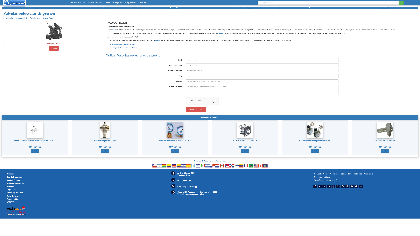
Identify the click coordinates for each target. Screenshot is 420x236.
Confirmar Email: (175, 65)
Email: (180, 60)
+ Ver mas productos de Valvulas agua (121, 44)
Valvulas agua (35, 18)
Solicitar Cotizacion (195, 109)
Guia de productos (21, 18)
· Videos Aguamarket (14, 193)
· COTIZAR (9, 202)
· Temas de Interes (354, 174)
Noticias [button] (105, 8)
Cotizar (107, 2)
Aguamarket (9, 18)
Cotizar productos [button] (383, 8)
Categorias (117, 2)
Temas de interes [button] (175, 8)
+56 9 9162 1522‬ (79, 2)
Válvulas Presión (48, 18)
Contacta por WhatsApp (187, 187)
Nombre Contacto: (175, 70)
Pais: (180, 76)
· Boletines (9, 186)
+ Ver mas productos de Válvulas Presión (122, 48)
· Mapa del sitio (11, 199)
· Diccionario (367, 174)
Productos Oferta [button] (314, 8)
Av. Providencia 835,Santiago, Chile (185, 174)
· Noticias (342, 174)
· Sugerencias (11, 190)
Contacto (142, 2)
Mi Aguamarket (130, 2)
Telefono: (178, 81)
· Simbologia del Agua (14, 183)
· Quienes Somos (12, 180)
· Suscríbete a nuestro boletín (325, 180)
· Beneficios (10, 174)
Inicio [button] (36, 8)
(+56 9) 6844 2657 (184, 180)
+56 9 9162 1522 (96, 2)
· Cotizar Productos (330, 174)
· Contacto (317, 174)
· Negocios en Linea (321, 177)
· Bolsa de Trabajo (12, 196)
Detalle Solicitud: (175, 86)
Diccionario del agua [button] (245, 8)
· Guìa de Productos (13, 177)
